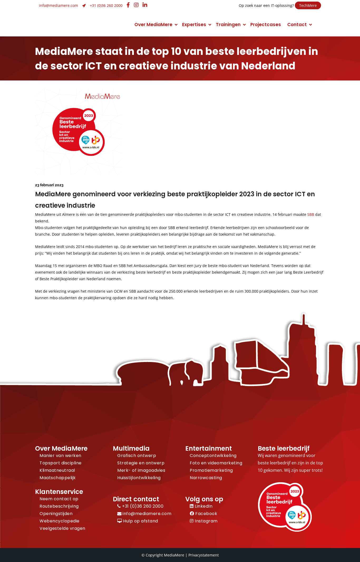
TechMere (308, 5)
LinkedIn (203, 506)
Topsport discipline (61, 463)
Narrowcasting (206, 478)
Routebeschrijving (59, 506)
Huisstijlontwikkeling (139, 478)
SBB (310, 214)
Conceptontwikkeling (213, 456)
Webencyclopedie (60, 521)
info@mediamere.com (58, 5)
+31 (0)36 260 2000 (106, 5)
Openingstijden (56, 514)
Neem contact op (59, 499)
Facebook (205, 514)
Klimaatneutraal (57, 470)
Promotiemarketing (211, 470)
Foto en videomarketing (216, 463)
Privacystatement (203, 555)
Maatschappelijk (58, 478)
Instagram (206, 521)
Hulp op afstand (140, 521)
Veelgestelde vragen (62, 528)
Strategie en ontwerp (140, 463)
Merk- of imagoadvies (141, 470)
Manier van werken (60, 456)
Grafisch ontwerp (136, 456)
